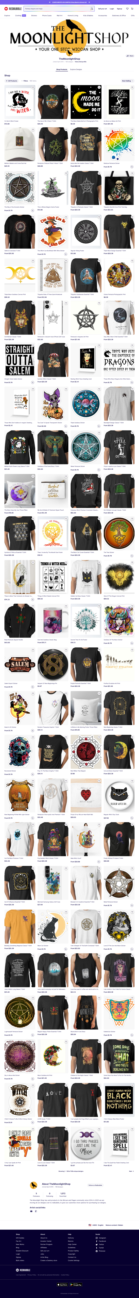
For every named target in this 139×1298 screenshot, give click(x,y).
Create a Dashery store (48, 1260)
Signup (18, 1257)
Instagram (102, 1238)
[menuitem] (7, 15)
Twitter (101, 1244)
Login (18, 1254)
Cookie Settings (73, 1260)
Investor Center (46, 1241)
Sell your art (44, 1251)
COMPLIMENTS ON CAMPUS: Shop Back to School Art (69, 2)
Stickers (34, 15)
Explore (7, 15)
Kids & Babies (88, 15)
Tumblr (101, 1248)
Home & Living (73, 15)
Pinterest (102, 1251)
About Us (43, 1238)
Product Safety (73, 1251)
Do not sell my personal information (48, 1275)
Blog (17, 1247)
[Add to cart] (131, 166)
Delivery (71, 1238)
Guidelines (71, 1247)
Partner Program (46, 1244)
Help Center (72, 1244)
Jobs (42, 1254)
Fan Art (18, 1241)
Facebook (102, 1241)
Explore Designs (76, 69)
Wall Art (59, 15)
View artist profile (80, 61)
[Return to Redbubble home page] (12, 9)
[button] (69, 2)
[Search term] (92, 9)
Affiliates (43, 1247)
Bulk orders (20, 1260)
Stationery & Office (119, 15)
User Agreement (21, 1275)
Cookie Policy (65, 1275)
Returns (70, 1241)
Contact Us (72, 1257)
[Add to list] (33, 87)
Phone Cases (47, 15)
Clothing (20, 15)
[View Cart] (132, 8)
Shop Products (61, 69)
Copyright (71, 1254)
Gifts (133, 15)
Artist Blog (44, 1257)
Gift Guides (20, 1238)
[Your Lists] (127, 8)
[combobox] (59, 8)
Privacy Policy (32, 1275)
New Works (20, 1244)
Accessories (102, 15)
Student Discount (22, 1251)
